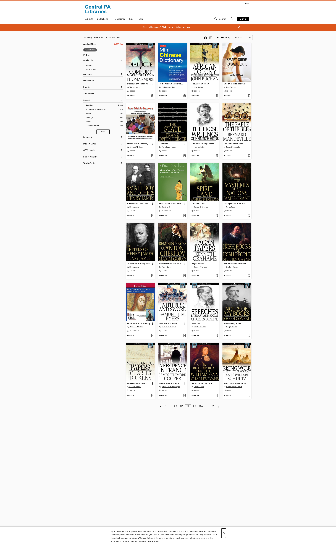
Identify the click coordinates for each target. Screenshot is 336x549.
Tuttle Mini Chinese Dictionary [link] (171, 84)
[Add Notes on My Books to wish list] (248, 335)
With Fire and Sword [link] (168, 323)
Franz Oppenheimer (169, 147)
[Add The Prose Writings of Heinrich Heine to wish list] (216, 156)
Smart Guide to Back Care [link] (235, 84)
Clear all (118, 44)
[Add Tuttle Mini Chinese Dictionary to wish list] (184, 96)
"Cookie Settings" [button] (147, 538)
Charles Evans (199, 387)
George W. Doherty (136, 147)
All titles (88, 65)
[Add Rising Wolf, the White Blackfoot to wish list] (248, 395)
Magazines (120, 19)
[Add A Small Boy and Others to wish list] (152, 215)
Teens (140, 19)
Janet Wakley (231, 87)
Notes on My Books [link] (232, 323)
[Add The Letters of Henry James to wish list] (152, 276)
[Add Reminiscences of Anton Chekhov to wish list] (184, 276)
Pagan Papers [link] (197, 264)
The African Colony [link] (200, 84)
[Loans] (232, 19)
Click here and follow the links (176, 27)
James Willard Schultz (234, 387)
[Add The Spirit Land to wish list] (216, 215)
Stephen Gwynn (232, 267)
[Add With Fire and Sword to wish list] (184, 335)
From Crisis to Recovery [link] (137, 144)
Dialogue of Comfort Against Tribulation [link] (139, 84)
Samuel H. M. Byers (169, 327)
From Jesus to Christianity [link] (138, 323)
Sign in (243, 19)
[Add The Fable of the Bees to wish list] (248, 156)
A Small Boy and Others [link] (137, 204)
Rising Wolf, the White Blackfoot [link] (236, 383)
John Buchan (198, 87)
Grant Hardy (166, 207)
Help (247, 4)
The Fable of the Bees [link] (233, 144)
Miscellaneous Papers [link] (136, 383)
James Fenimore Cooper (171, 387)
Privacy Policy (177, 531)
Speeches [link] (195, 323)
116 (175, 406)
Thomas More (134, 87)
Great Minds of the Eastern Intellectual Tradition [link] (171, 204)
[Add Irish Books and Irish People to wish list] (248, 276)
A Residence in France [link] (169, 383)
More (103, 132)
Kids (131, 19)
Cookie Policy (153, 541)
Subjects (89, 19)
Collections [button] (103, 19)
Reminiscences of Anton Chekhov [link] (171, 264)
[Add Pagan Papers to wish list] (216, 276)
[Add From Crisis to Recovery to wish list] (152, 156)
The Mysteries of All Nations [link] (236, 204)
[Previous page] (160, 406)
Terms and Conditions (157, 531)
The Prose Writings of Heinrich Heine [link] (203, 144)
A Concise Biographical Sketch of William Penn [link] (203, 383)
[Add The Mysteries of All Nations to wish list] (248, 215)
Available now (91, 69)
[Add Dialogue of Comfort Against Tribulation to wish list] (152, 96)
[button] (220, 19)
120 (201, 406)
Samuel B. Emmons (201, 207)
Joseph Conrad (231, 327)
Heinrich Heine (199, 147)
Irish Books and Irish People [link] (236, 264)
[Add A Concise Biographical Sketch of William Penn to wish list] (216, 395)
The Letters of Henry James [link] (139, 264)
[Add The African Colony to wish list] (216, 96)
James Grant (230, 207)
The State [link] (163, 144)
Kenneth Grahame (200, 267)
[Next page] (218, 406)
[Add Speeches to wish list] (216, 335)
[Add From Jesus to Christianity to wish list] (152, 335)
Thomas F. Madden (136, 327)
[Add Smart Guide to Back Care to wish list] (248, 96)
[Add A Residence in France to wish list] (184, 395)
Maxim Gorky (166, 267)
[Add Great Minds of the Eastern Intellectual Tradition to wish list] (184, 215)
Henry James (134, 207)
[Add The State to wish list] (184, 156)
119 (194, 406)
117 (181, 406)
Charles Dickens (200, 327)
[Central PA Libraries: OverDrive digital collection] (98, 9)
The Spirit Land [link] (198, 204)
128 (212, 406)
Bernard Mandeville (233, 147)
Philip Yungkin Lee (168, 87)
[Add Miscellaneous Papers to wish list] (152, 395)
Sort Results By (223, 37)
